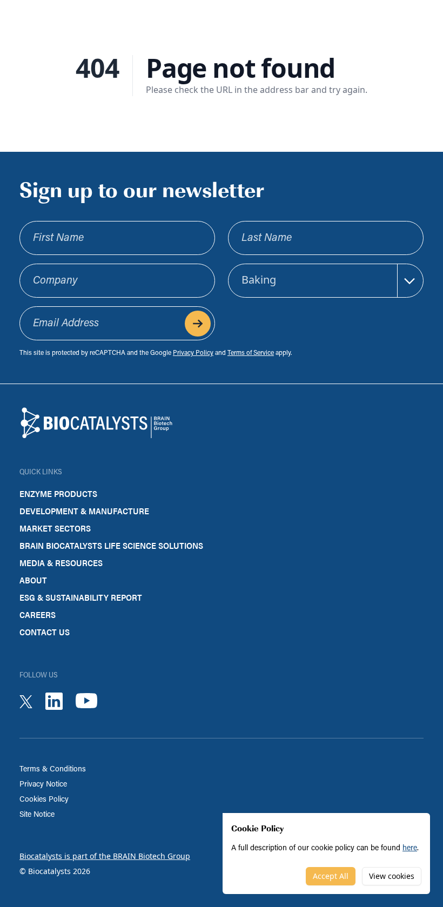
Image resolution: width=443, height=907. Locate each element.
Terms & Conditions (52, 769)
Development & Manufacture (84, 511)
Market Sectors (55, 528)
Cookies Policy (44, 800)
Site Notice (37, 815)
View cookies (391, 876)
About (33, 580)
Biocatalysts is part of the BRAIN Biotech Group (104, 856)
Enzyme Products (58, 493)
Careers (37, 614)
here (409, 848)
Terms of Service (250, 353)
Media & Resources (61, 562)
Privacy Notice (43, 785)
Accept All (330, 876)
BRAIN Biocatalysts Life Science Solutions (111, 545)
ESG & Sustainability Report (80, 597)
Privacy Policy (193, 353)
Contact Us (44, 632)
